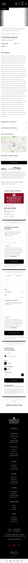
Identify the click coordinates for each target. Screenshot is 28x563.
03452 (3, 184)
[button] (2, 17)
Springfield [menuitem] (14, 509)
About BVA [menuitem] (14, 517)
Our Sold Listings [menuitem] (14, 469)
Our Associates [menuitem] (14, 519)
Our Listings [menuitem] (14, 467)
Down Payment (8, 366)
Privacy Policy (14, 256)
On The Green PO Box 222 (14, 536)
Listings (7, 182)
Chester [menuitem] (14, 507)
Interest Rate (8, 372)
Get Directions (14, 162)
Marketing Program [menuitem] (14, 495)
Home (2, 182)
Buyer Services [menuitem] (14, 477)
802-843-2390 (22, 4)
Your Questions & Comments (11, 300)
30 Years (8, 356)
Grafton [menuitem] (14, 505)
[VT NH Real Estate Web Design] (14, 553)
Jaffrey (21, 182)
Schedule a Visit (19, 275)
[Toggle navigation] (26, 4)
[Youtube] (14, 545)
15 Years (14, 356)
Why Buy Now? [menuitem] (14, 481)
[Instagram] (18, 545)
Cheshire (16, 182)
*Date (5, 289)
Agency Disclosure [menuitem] (14, 483)
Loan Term (7, 353)
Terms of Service (10, 338)
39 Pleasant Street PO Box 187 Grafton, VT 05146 (14, 438)
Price (5, 360)
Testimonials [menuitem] (14, 521)
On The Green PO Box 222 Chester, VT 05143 (14, 451)
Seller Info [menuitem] (14, 493)
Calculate (14, 380)
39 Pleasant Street (15, 534)
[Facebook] (9, 545)
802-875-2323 (22, 2)
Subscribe (14, 261)
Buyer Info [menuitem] (14, 479)
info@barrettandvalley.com (14, 539)
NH (12, 182)
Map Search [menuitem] (14, 465)
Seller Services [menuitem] (14, 491)
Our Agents (12, 216)
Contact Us (6, 216)
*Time (5, 295)
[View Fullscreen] (3, 143)
